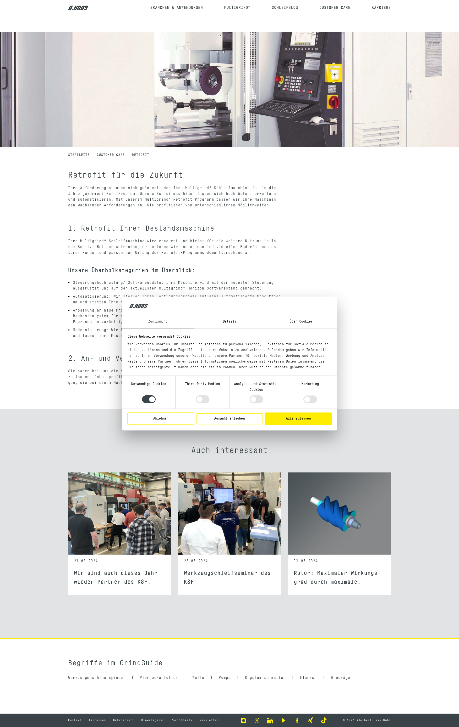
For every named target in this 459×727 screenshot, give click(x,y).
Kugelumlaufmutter (265, 678)
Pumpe (225, 678)
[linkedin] (270, 720)
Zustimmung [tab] (158, 321)
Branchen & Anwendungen (176, 8)
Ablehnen (161, 418)
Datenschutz (123, 720)
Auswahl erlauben (229, 418)
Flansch (308, 678)
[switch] (202, 399)
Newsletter (209, 720)
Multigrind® (237, 8)
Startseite (79, 155)
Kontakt (75, 720)
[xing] (311, 720)
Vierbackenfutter (159, 678)
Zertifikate (181, 720)
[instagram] (244, 720)
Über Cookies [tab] (301, 321)
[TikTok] (324, 720)
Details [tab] (229, 321)
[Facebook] (297, 720)
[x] (257, 720)
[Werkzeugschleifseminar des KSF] (229, 513)
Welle (198, 678)
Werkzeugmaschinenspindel (97, 678)
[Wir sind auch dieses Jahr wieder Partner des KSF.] (119, 513)
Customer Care (334, 8)
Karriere (381, 8)
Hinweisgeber (152, 720)
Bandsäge (340, 678)
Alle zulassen (298, 418)
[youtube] (284, 720)
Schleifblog (285, 8)
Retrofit (140, 155)
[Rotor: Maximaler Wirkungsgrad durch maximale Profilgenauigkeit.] (339, 513)
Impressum (97, 720)
